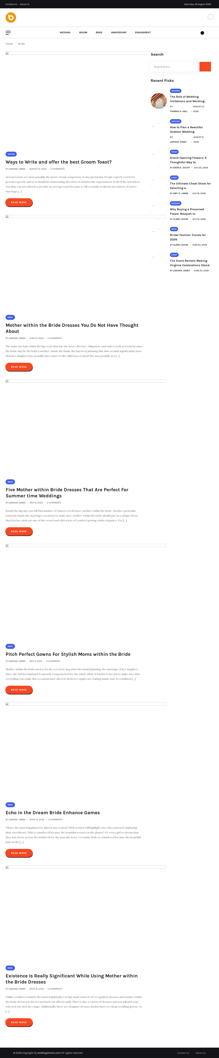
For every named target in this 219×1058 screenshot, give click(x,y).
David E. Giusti (181, 167)
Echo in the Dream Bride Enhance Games (53, 812)
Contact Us (11, 4)
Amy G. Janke (180, 193)
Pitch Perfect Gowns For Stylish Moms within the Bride (68, 654)
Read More (19, 202)
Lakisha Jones (17, 169)
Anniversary (118, 32)
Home (10, 43)
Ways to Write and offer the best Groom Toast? (59, 162)
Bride (99, 32)
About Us (24, 4)
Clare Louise (180, 219)
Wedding (65, 32)
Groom (83, 32)
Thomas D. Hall (179, 111)
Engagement (143, 32)
